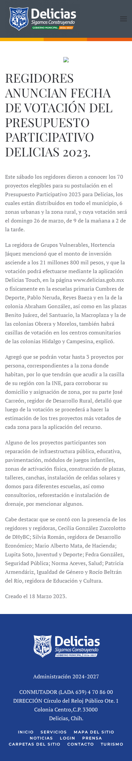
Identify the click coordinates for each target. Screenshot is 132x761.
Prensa (92, 738)
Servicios (54, 732)
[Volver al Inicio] (42, 19)
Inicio (26, 732)
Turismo (112, 744)
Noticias (41, 738)
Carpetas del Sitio (35, 744)
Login (67, 738)
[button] (123, 19)
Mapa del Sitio (94, 732)
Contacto (80, 744)
